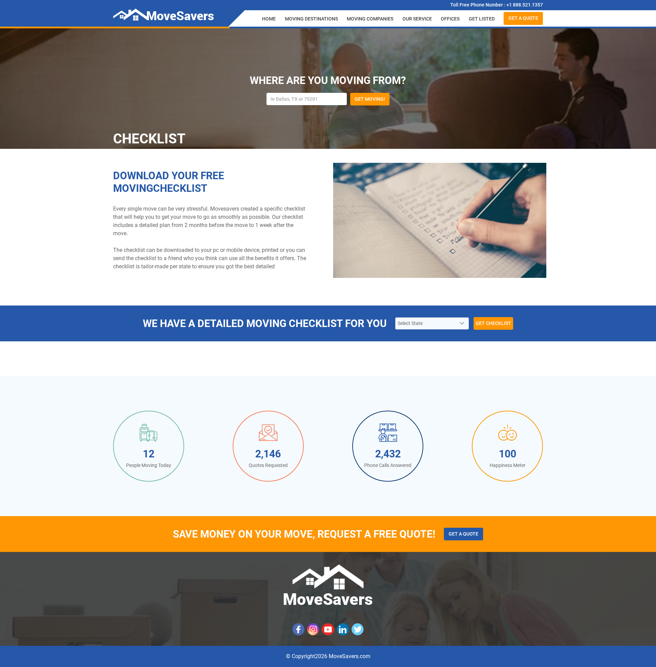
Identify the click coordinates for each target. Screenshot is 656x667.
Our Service (417, 19)
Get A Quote (523, 18)
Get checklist (493, 323)
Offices (450, 19)
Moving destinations (311, 19)
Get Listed (482, 19)
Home (269, 19)
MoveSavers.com (349, 656)
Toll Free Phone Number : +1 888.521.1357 (496, 5)
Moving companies (370, 19)
